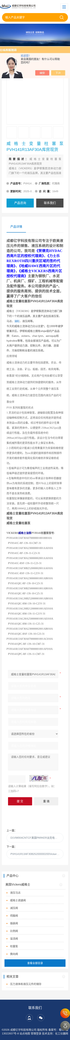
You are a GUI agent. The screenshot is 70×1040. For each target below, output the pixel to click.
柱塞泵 (14, 946)
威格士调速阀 (18, 900)
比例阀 (14, 930)
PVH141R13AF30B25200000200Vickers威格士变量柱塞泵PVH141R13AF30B (36, 853)
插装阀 (14, 923)
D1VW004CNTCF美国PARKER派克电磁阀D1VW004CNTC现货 (36, 837)
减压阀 (14, 907)
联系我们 (50, 203)
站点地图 (25, 1033)
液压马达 (15, 892)
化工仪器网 (61, 1033)
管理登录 (36, 1033)
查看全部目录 (35, 963)
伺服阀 (14, 915)
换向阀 (14, 953)
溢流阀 (14, 938)
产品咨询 (20, 203)
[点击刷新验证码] (38, 778)
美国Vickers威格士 (17, 884)
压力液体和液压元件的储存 (25, 983)
